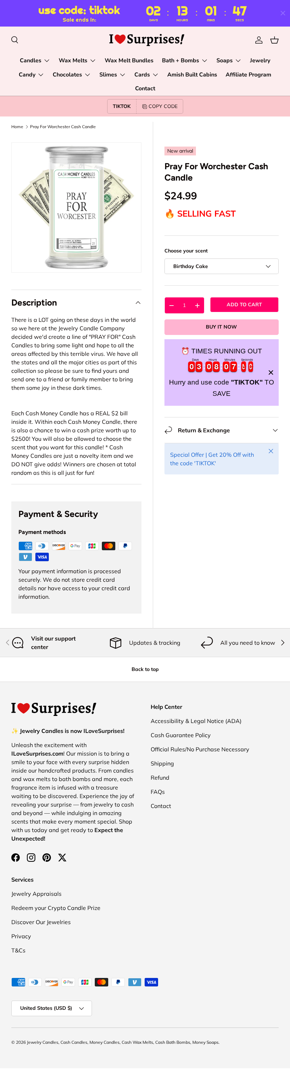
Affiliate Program (248, 75)
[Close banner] (271, 372)
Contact (145, 88)
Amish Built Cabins (192, 75)
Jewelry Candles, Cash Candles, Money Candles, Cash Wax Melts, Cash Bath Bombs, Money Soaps (123, 1042)
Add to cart (244, 304)
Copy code (163, 106)
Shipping (162, 763)
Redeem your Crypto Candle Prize (55, 907)
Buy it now (221, 327)
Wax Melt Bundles (129, 60)
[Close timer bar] (283, 13)
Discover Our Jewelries (41, 922)
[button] (274, 40)
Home (17, 127)
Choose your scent (186, 250)
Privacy (21, 936)
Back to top (145, 669)
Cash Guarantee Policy (181, 735)
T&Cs (18, 950)
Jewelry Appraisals (36, 893)
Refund (160, 777)
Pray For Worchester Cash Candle (63, 127)
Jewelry (260, 60)
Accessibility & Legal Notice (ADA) (196, 720)
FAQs (158, 791)
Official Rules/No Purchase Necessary (200, 749)
